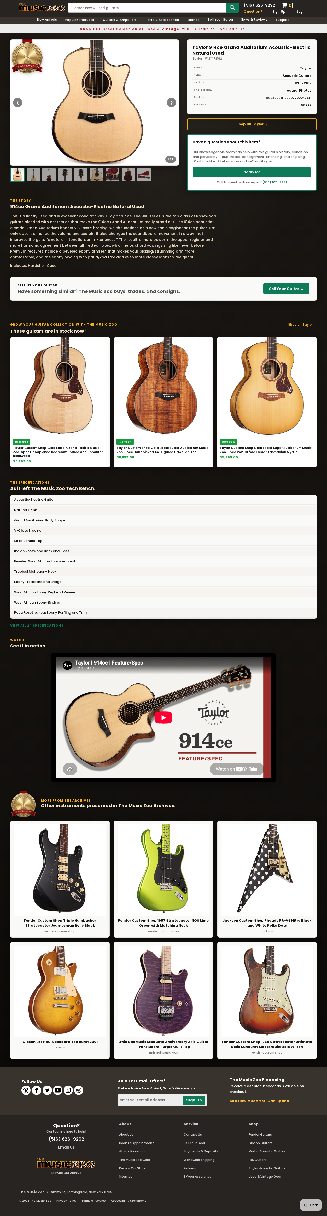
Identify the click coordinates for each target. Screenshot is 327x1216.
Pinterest (78, 1090)
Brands (194, 20)
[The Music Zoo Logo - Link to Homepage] (42, 7)
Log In (302, 11)
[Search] (232, 8)
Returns (190, 1168)
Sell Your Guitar (220, 19)
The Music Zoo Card (134, 1160)
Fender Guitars (260, 1134)
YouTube (57, 1090)
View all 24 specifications (36, 625)
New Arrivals (47, 19)
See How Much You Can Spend (259, 1101)
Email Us (66, 1147)
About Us (126, 1134)
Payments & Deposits (201, 1151)
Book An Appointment (136, 1143)
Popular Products (79, 20)
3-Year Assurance (198, 1176)
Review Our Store (132, 1168)
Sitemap (126, 1176)
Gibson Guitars (260, 1143)
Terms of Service (93, 1201)
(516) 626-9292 (259, 5)
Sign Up (278, 11)
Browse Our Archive (66, 1173)
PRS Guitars (257, 1160)
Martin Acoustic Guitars (267, 1151)
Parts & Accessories (162, 20)
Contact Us (193, 1134)
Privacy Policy (66, 1201)
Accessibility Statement (128, 1201)
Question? (253, 11)
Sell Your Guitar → (286, 288)
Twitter (47, 1090)
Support (282, 20)
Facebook (36, 1090)
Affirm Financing (132, 1151)
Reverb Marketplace (26, 1090)
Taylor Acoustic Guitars (267, 1168)
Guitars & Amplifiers (120, 20)
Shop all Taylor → (252, 124)
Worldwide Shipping (199, 1160)
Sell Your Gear (194, 1143)
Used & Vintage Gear (265, 1176)
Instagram (68, 1090)
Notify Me (251, 172)
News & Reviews (254, 19)
